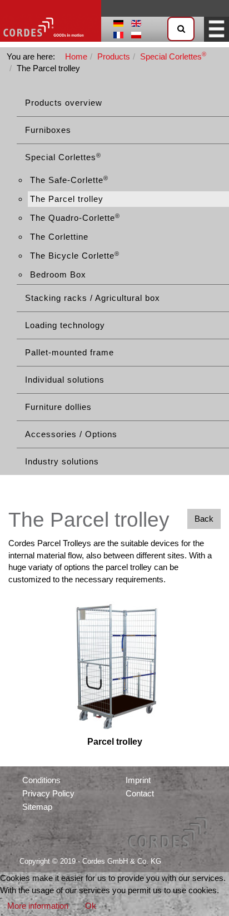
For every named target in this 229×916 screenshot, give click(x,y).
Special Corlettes (63, 157)
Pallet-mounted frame (69, 352)
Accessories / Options (71, 434)
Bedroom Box (58, 274)
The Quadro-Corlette (75, 217)
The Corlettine (59, 236)
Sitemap (37, 806)
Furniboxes (48, 130)
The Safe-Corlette (69, 180)
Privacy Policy (48, 793)
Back (204, 518)
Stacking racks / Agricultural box (92, 298)
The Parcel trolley (66, 199)
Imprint (138, 780)
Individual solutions (64, 379)
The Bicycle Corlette (75, 255)
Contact (140, 793)
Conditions (41, 780)
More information (37, 905)
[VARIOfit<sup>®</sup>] (50, 21)
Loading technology (65, 325)
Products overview (63, 102)
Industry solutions (62, 461)
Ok (90, 905)
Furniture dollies (58, 407)
